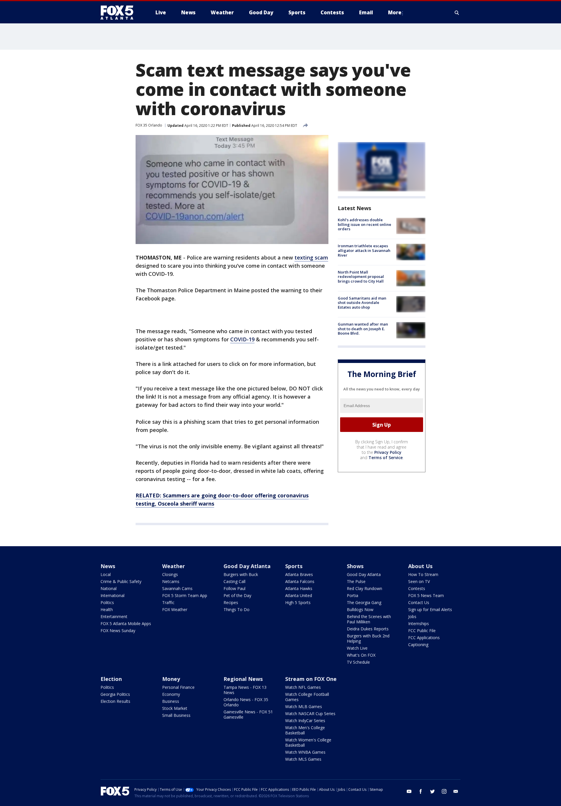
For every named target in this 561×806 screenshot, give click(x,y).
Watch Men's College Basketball (305, 730)
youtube (409, 791)
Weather (173, 566)
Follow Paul (234, 588)
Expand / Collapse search (456, 12)
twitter (432, 791)
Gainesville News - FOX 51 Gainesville (248, 714)
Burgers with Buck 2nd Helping (368, 638)
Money (171, 678)
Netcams (170, 581)
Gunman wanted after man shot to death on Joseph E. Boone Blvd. (363, 328)
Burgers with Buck (241, 574)
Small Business (176, 715)
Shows (355, 566)
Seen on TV (419, 581)
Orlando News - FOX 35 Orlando (246, 702)
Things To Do (237, 609)
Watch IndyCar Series (305, 720)
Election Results (115, 701)
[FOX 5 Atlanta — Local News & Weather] (120, 13)
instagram (444, 791)
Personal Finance (178, 687)
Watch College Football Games (307, 696)
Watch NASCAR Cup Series (310, 713)
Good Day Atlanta (247, 566)
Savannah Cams (177, 588)
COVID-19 (242, 339)
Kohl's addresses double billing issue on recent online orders (364, 224)
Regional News (243, 678)
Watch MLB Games (303, 706)
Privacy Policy (387, 452)
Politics (107, 602)
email (455, 791)
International (112, 595)
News (108, 566)
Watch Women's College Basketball (308, 742)
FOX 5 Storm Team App (184, 595)
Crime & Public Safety (121, 581)
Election (111, 678)
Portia (352, 595)
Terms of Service (385, 457)
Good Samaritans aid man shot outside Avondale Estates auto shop (362, 302)
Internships (418, 623)
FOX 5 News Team (426, 595)
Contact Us (418, 602)
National (109, 588)
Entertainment (114, 616)
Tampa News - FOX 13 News (245, 689)
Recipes (231, 602)
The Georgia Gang (364, 602)
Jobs (412, 616)
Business (170, 701)
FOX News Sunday (118, 630)
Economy (171, 694)
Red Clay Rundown (364, 588)
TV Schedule (358, 662)
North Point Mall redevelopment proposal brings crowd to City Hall (361, 276)
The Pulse (356, 581)
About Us (420, 566)
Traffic (168, 602)
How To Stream (423, 574)
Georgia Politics (115, 694)
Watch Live (357, 648)
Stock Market (174, 708)
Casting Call (234, 581)
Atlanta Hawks (298, 588)
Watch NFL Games (303, 687)
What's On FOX (361, 655)
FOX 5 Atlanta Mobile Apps (126, 623)
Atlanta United (298, 595)
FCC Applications (424, 637)
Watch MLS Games (303, 759)
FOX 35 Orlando (149, 125)
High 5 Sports (298, 602)
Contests (416, 588)
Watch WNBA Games (305, 752)
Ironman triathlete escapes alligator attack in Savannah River (364, 250)
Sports (293, 566)
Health (107, 609)
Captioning (418, 644)
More (394, 12)
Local (106, 574)
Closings (170, 574)
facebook (420, 791)
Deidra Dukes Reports (368, 629)
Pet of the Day (237, 595)
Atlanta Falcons (299, 581)
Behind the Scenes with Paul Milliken (369, 619)
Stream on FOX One (311, 678)
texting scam (311, 257)
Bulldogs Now (360, 609)
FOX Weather (174, 609)
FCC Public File (422, 630)
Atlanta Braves (299, 574)
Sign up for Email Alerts (430, 609)
